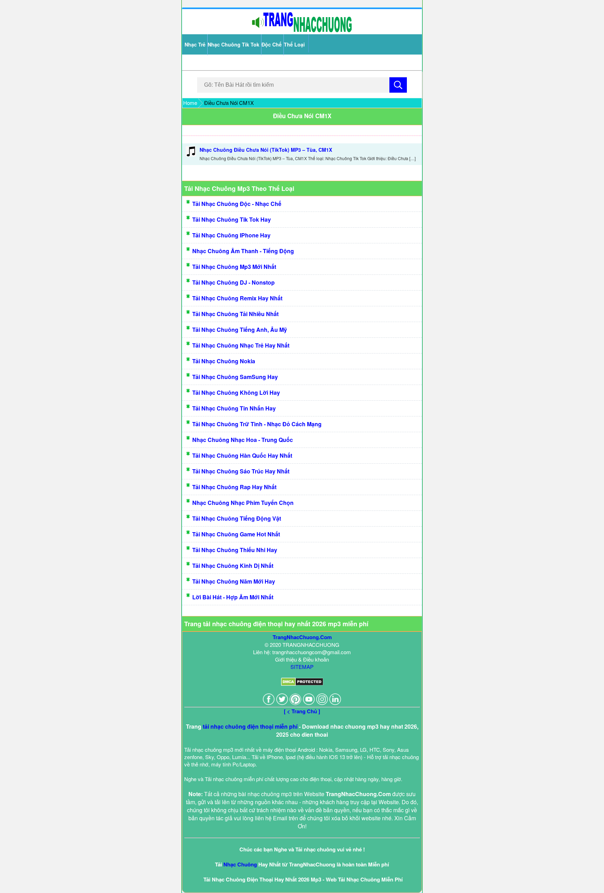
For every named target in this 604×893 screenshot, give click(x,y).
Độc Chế (271, 44)
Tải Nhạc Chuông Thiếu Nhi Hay (234, 550)
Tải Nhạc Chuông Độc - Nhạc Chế (236, 204)
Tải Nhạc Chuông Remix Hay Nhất (237, 298)
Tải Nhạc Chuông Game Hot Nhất (236, 534)
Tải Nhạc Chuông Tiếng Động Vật (236, 518)
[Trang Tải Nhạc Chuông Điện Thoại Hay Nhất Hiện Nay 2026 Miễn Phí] (302, 30)
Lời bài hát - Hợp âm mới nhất (232, 597)
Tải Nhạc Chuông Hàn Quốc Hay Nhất (242, 455)
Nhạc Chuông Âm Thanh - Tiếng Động (243, 251)
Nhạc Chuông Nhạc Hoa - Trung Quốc (242, 440)
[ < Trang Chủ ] (302, 711)
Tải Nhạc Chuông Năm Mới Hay (233, 581)
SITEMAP (302, 666)
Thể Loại (294, 44)
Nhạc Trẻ (195, 44)
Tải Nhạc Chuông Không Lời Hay (236, 392)
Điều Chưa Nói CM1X (302, 116)
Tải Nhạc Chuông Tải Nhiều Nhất (235, 314)
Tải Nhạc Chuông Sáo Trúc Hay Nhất (240, 471)
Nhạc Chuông (240, 864)
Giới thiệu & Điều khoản (302, 659)
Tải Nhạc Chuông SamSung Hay (235, 377)
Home (190, 102)
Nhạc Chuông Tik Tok (233, 44)
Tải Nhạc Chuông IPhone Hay (231, 235)
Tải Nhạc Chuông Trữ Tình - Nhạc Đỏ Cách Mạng (257, 424)
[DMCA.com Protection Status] (302, 683)
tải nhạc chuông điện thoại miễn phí (250, 726)
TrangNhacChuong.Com (302, 637)
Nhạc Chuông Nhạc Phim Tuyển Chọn (243, 503)
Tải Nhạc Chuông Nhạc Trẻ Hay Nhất (240, 345)
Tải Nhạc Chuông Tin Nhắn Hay (234, 408)
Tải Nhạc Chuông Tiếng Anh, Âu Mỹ (239, 330)
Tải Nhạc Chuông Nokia (223, 361)
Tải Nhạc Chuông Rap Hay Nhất (234, 487)
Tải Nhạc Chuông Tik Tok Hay (231, 219)
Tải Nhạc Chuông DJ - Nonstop (233, 282)
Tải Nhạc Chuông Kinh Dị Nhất (232, 566)
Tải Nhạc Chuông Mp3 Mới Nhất (234, 267)
